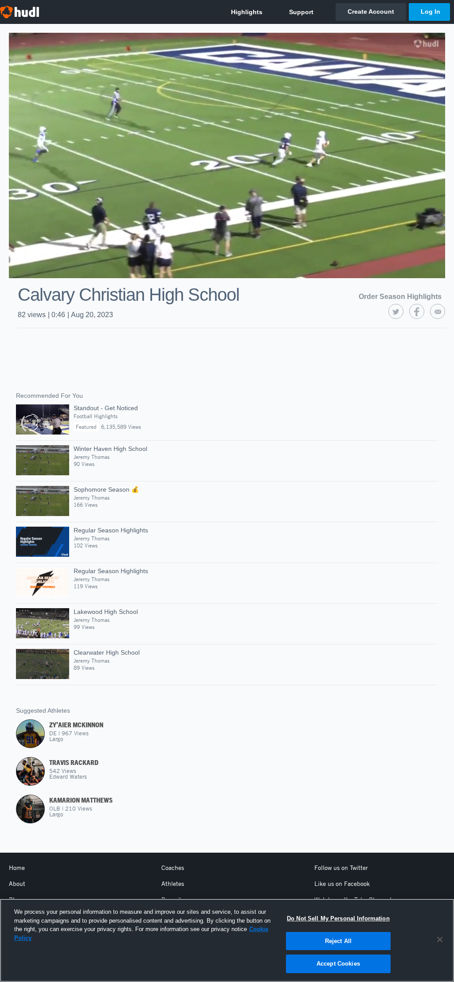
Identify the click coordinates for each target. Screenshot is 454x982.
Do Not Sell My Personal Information (338, 918)
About (17, 883)
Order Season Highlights (400, 296)
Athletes (172, 883)
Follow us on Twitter (341, 867)
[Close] (440, 939)
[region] (227, 940)
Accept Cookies (338, 963)
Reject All (338, 941)
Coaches (172, 867)
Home (17, 867)
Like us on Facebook (342, 883)
